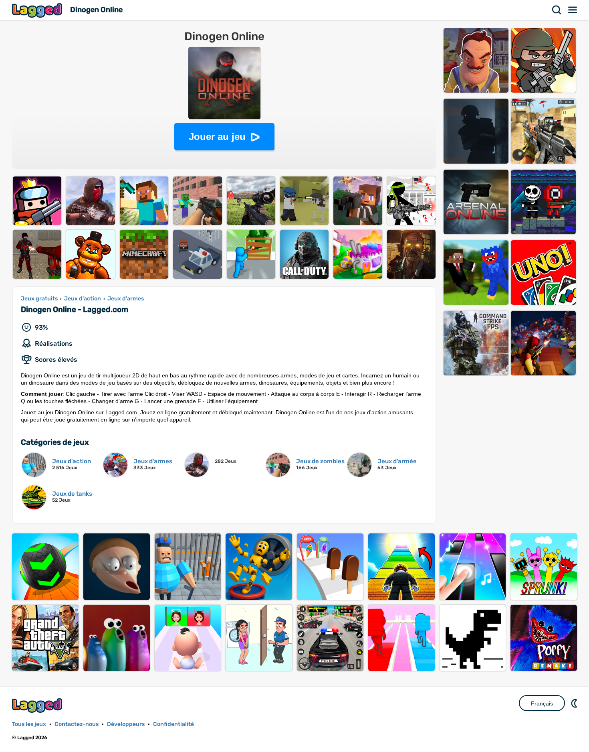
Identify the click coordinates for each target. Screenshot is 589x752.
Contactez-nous (76, 724)
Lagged (38, 10)
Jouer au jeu (217, 136)
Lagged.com (38, 705)
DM (575, 703)
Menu (573, 10)
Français (542, 703)
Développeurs (126, 724)
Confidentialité (173, 724)
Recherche (557, 10)
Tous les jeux (29, 724)
